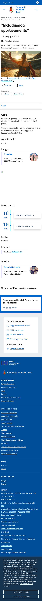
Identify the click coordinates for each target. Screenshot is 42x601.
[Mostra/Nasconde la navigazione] (4, 9)
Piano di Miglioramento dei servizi (13, 552)
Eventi (23, 17)
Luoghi (3, 480)
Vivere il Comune (13, 17)
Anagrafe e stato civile (9, 416)
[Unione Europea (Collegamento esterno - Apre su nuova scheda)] (21, 363)
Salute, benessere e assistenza (12, 426)
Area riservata (6, 545)
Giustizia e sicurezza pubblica (12, 440)
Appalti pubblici (6, 423)
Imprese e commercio (9, 453)
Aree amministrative (8, 387)
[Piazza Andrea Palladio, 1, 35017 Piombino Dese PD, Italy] (2, 172)
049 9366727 (9, 499)
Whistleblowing (7, 549)
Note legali (5, 532)
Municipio (8, 154)
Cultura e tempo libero (9, 450)
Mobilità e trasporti (8, 436)
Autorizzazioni (6, 419)
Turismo (4, 429)
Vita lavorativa (6, 433)
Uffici (3, 390)
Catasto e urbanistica (9, 412)
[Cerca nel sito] (36, 9)
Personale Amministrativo (10, 397)
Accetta (23, 596)
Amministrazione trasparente (12, 528)
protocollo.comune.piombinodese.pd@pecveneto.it (19, 509)
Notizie (3, 465)
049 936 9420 (17, 252)
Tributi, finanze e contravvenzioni (13, 446)
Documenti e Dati (7, 401)
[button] (8, 3)
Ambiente (4, 443)
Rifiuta (22, 592)
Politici (3, 394)
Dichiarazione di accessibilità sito (13, 535)
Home (3, 17)
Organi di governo (7, 383)
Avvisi (3, 468)
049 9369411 (9, 496)
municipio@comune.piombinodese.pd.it (21, 503)
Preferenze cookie (19, 581)
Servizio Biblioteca (12, 267)
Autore (3, 105)
